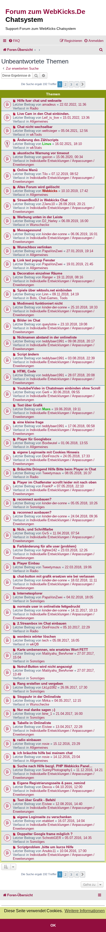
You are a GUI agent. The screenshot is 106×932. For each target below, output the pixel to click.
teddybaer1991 (53, 341)
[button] (82, 84)
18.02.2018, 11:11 (84, 580)
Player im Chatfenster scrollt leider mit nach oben (56, 482)
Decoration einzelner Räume (39, 273)
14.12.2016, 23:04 (66, 757)
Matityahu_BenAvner (57, 653)
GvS (45, 533)
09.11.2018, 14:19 (65, 294)
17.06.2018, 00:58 (81, 426)
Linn (45, 294)
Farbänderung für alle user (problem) (46, 546)
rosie (45, 744)
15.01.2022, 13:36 (76, 118)
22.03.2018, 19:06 (78, 567)
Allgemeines (39, 121)
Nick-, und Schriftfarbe (35, 529)
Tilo (45, 174)
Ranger (47, 277)
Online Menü (27, 170)
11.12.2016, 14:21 (89, 770)
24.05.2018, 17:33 (76, 456)
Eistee (47, 727)
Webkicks (49, 191)
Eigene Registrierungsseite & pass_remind (51, 783)
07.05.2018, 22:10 (70, 486)
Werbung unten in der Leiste (40, 217)
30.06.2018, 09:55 (66, 392)
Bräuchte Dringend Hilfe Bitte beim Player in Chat (56, 469)
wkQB (34, 644)
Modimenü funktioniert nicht (40, 303)
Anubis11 (49, 851)
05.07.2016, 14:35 (78, 838)
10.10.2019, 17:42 (74, 191)
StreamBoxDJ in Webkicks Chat (42, 200)
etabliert (48, 821)
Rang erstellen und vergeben (40, 684)
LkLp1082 (49, 687)
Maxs (46, 409)
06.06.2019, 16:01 (84, 234)
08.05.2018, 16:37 (78, 473)
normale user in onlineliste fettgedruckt (48, 606)
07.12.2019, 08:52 (64, 174)
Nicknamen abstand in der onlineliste (47, 337)
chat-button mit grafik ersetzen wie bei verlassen (55, 576)
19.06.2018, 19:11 (67, 409)
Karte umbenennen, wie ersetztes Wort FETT (52, 650)
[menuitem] (14, 40)
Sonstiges (37, 507)
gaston (47, 157)
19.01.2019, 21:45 (79, 264)
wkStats (36, 148)
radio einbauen (29, 740)
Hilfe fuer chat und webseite (39, 101)
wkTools (36, 134)
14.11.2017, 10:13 (84, 610)
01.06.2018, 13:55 (74, 443)
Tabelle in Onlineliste (34, 723)
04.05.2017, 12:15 (67, 700)
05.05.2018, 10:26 (84, 503)
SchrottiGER (51, 838)
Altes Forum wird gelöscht (38, 187)
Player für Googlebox (34, 439)
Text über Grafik (29, 405)
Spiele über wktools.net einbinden (44, 290)
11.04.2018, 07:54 (66, 533)
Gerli (45, 392)
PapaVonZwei (52, 251)
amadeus (49, 104)
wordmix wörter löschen (36, 636)
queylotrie (49, 324)
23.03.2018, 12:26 (74, 550)
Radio (34, 108)
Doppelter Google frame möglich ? (45, 834)
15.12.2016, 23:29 (66, 744)
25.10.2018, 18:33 (84, 307)
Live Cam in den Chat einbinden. (43, 114)
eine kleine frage (30, 422)
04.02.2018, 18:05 (79, 597)
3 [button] (71, 84)
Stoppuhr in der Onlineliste (39, 697)
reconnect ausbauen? (34, 499)
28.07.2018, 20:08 (81, 375)
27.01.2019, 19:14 (79, 251)
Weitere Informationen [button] (85, 911)
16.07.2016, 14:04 (71, 821)
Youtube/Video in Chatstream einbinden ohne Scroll (58, 388)
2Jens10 (48, 204)
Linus (46, 144)
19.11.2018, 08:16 (70, 277)
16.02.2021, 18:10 (68, 144)
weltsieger (49, 131)
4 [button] (77, 84)
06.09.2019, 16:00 (74, 221)
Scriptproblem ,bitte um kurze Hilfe (45, 847)
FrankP (47, 486)
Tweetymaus (51, 473)
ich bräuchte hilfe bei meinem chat (45, 753)
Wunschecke (39, 225)
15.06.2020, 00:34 (69, 157)
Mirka (46, 700)
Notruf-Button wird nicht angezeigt (44, 667)
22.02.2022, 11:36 (73, 104)
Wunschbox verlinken (34, 247)
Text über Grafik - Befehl (36, 800)
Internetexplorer (29, 593)
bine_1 (47, 714)
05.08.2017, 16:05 (65, 640)
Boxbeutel (49, 443)
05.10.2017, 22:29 (76, 627)
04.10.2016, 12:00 (69, 787)
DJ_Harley (50, 221)
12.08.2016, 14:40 (69, 804)
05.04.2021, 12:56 (74, 131)
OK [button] (53, 925)
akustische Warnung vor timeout (43, 153)
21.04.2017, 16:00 (69, 714)
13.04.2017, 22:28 (69, 727)
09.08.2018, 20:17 (81, 341)
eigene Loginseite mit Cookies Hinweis (48, 452)
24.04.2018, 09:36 (84, 516)
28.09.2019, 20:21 (72, 204)
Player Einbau (28, 563)
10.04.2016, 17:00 (73, 851)
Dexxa (47, 787)
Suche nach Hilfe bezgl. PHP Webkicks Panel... (54, 766)
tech (45, 640)
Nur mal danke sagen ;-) (36, 710)
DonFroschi (50, 456)
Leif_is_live (50, 118)
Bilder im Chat (28, 320)
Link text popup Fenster (36, 260)
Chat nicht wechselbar (34, 127)
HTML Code (26, 371)
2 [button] (65, 84)
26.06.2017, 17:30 (73, 687)
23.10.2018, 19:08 (73, 324)
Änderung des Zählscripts (37, 140)
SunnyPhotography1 (57, 770)
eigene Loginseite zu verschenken (44, 817)
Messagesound (29, 230)
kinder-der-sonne (54, 234)
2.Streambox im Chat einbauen (41, 623)
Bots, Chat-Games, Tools (49, 298)
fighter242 (49, 550)
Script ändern (28, 354)
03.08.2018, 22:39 (81, 358)
